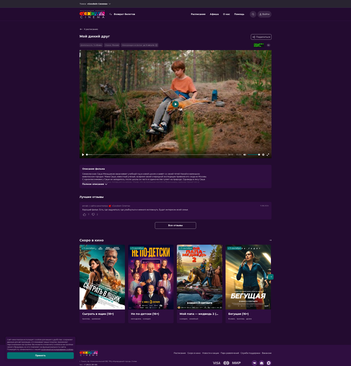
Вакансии (266, 353)
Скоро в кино (194, 353)
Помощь (239, 14)
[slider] (156, 154)
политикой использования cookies (57, 349)
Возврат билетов (124, 14)
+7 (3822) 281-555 (90, 365)
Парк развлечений (230, 353)
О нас (226, 14)
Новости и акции (210, 353)
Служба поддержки (250, 353)
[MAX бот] (268, 363)
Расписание (198, 14)
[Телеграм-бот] (261, 363)
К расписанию (91, 29)
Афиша (214, 14)
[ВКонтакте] (254, 363)
